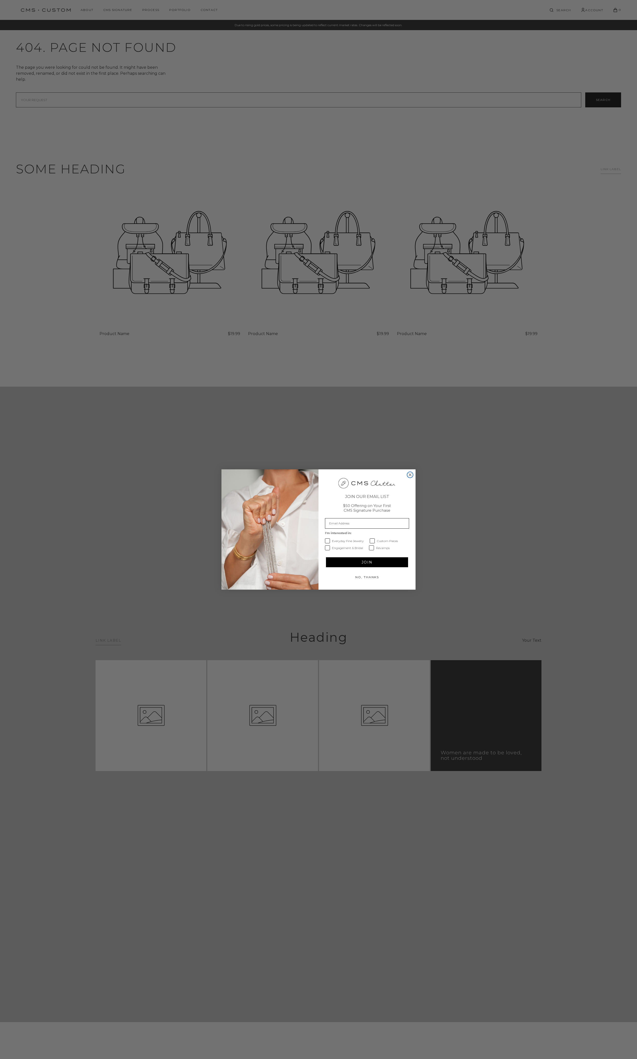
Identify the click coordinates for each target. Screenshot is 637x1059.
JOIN (367, 562)
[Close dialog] (410, 475)
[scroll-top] (625, 1047)
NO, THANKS (367, 577)
